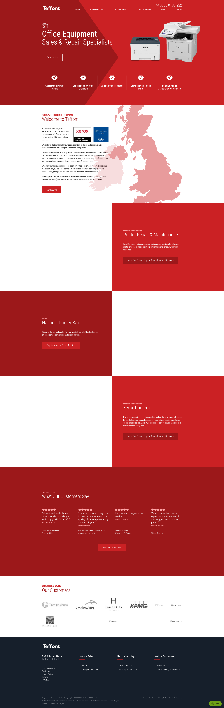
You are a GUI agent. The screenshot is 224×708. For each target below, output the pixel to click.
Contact (179, 10)
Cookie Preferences (175, 698)
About (77, 10)
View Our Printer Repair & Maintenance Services (151, 260)
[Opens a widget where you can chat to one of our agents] (215, 704)
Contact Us (52, 57)
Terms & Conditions (150, 698)
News (163, 10)
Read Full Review (48, 522)
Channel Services (144, 10)
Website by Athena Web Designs (53, 704)
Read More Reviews (112, 547)
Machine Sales (120, 10)
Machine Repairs (96, 10)
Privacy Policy (163, 698)
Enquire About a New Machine (60, 345)
